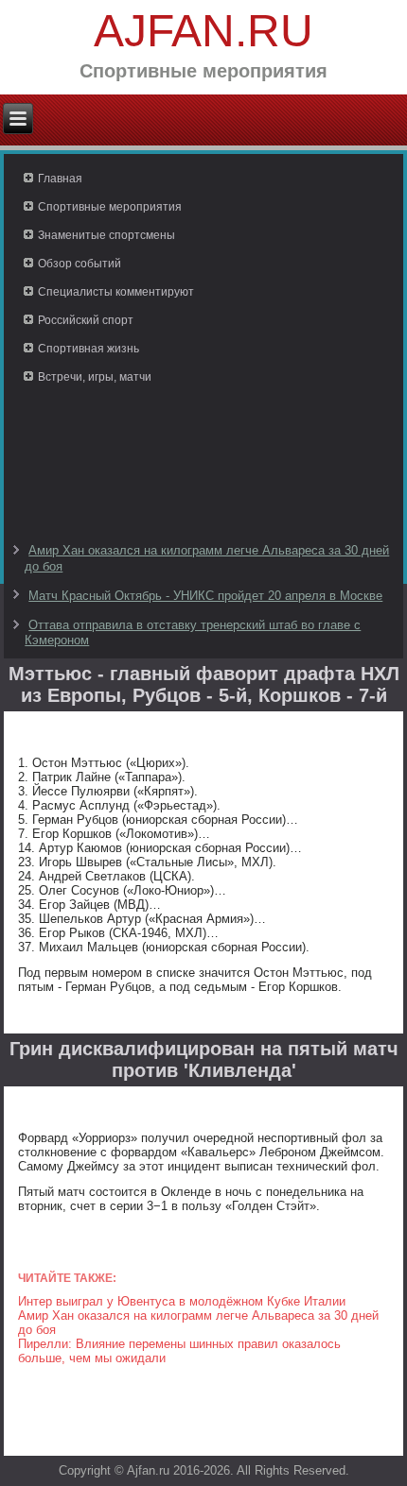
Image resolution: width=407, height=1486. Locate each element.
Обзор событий (79, 263)
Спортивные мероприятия (110, 207)
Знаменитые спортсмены (106, 235)
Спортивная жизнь (88, 348)
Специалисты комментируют (116, 292)
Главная (60, 178)
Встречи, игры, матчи (94, 377)
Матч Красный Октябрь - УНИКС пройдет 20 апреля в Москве (205, 596)
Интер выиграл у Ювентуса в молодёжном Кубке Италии (181, 1301)
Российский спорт (85, 320)
